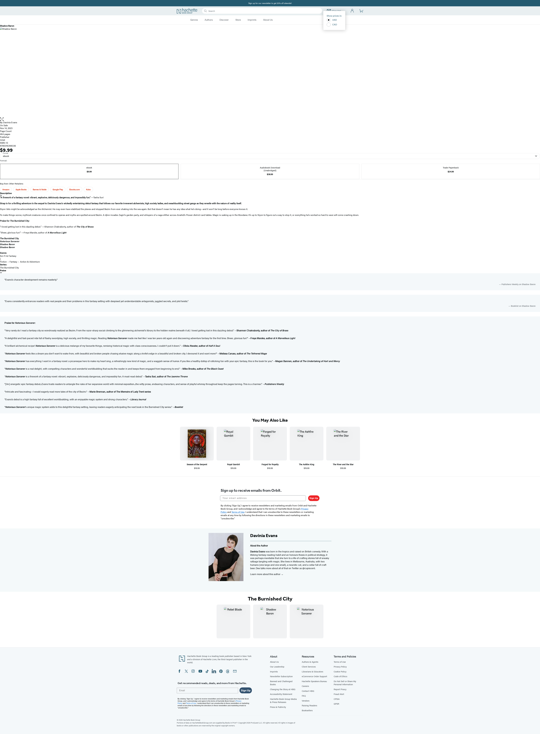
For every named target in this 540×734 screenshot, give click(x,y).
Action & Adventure (30, 261)
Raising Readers (309, 705)
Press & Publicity (278, 706)
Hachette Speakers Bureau (314, 681)
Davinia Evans (10, 122)
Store (238, 19)
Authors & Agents (310, 661)
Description (6, 193)
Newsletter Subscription (281, 676)
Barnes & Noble (39, 189)
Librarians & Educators (312, 671)
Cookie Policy (340, 671)
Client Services (309, 666)
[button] (270, 119)
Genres (194, 19)
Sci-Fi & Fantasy (8, 255)
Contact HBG (308, 690)
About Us (268, 19)
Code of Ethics (340, 676)
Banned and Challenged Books (281, 683)
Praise (3, 270)
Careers (305, 685)
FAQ (304, 695)
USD (334, 19)
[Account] (352, 10)
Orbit (2, 140)
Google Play (58, 189)
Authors (209, 19)
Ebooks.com (74, 189)
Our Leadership (277, 666)
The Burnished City (9, 267)
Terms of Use (340, 661)
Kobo (88, 189)
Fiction (3, 261)
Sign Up (314, 498)
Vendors (305, 700)
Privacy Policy (340, 666)
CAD (334, 24)
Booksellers (307, 710)
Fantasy (13, 261)
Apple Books (21, 189)
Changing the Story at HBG (282, 689)
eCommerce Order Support (314, 676)
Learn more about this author (265, 574)
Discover (224, 19)
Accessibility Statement (281, 693)
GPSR (336, 703)
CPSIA (337, 698)
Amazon (5, 189)
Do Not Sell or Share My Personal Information (345, 683)
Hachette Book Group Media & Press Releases (283, 700)
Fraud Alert (339, 693)
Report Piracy (340, 689)
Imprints (252, 19)
